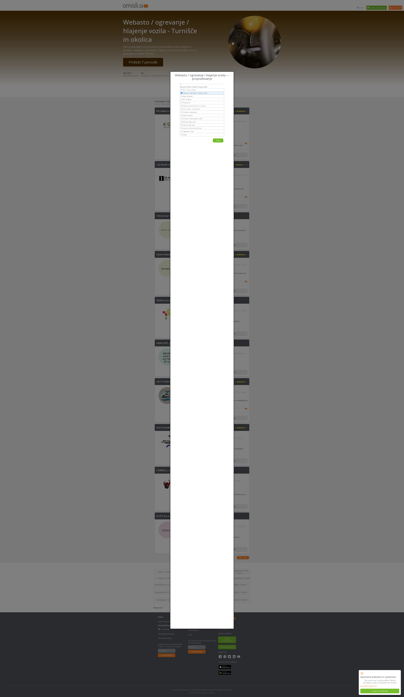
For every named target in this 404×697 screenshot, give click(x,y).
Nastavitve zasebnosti (368, 686)
